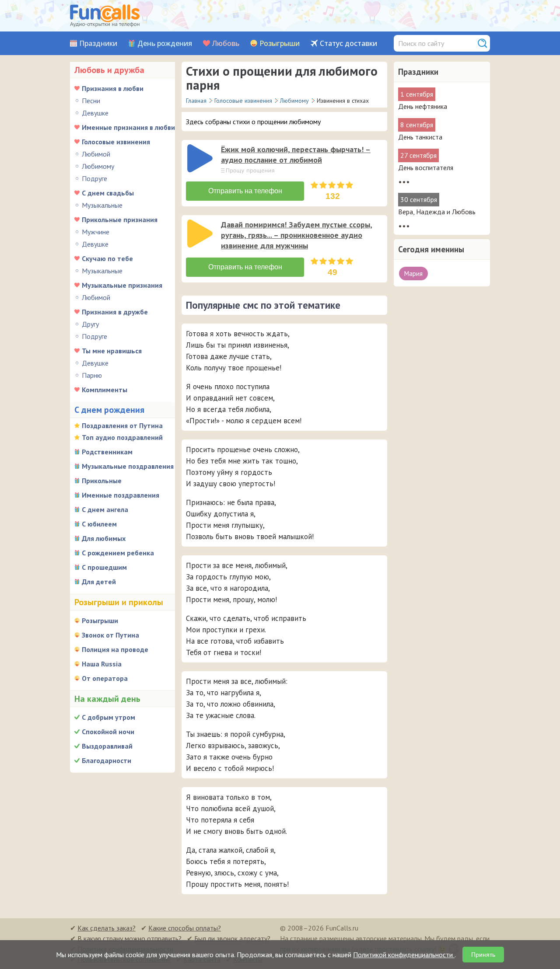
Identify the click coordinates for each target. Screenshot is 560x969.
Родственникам (107, 451)
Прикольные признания (120, 219)
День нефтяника (422, 106)
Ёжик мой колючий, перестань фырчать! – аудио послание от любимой (296, 154)
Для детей (99, 581)
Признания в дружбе (115, 311)
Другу (90, 324)
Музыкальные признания (122, 285)
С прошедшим (104, 567)
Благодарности (106, 760)
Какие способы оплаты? (184, 928)
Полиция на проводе (115, 649)
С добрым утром (108, 717)
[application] (201, 159)
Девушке (95, 112)
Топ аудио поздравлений (122, 437)
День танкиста (420, 136)
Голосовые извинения (116, 141)
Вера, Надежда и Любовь (437, 211)
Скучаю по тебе (107, 258)
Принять (483, 954)
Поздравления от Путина (122, 425)
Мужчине (95, 231)
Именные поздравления (120, 495)
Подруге (94, 178)
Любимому (98, 166)
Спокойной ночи (108, 731)
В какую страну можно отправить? (129, 938)
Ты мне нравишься (112, 350)
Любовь (225, 43)
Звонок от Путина (110, 635)
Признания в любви (113, 88)
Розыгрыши (279, 43)
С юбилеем (99, 523)
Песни (91, 100)
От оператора (105, 678)
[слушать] (200, 158)
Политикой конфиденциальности (404, 954)
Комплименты (104, 389)
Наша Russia (102, 663)
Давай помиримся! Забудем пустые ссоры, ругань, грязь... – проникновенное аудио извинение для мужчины (296, 235)
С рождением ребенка (118, 552)
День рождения (164, 43)
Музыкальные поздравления (128, 466)
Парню (92, 375)
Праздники (98, 43)
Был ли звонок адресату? (232, 938)
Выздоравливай (107, 746)
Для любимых (104, 538)
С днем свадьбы (108, 192)
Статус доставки (348, 43)
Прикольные (102, 480)
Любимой (96, 154)
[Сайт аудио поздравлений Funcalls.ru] (105, 15)
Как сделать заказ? (106, 928)
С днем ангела (105, 509)
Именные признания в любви (128, 127)
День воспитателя (425, 167)
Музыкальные (102, 205)
